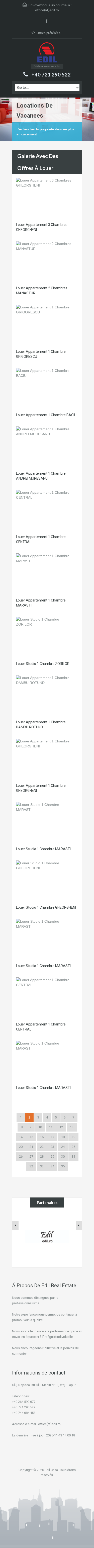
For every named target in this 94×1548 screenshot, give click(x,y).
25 (73, 1147)
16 (42, 1137)
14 (21, 1137)
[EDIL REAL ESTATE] (47, 53)
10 (40, 1127)
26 (21, 1156)
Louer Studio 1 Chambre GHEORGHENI (46, 907)
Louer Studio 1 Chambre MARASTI (43, 849)
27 (31, 1156)
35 (63, 1166)
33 (42, 1166)
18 (63, 1137)
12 (61, 1127)
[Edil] (47, 1237)
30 (63, 1156)
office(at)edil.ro (47, 10)
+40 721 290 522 (51, 74)
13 (71, 1127)
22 (42, 1147)
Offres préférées (48, 33)
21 (31, 1147)
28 (42, 1156)
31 (73, 1156)
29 (52, 1156)
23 (52, 1147)
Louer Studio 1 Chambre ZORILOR (42, 664)
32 (31, 1166)
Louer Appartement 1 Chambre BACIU (46, 415)
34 (52, 1166)
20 (21, 1147)
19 (73, 1137)
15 (31, 1137)
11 (50, 1127)
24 (63, 1147)
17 (52, 1137)
